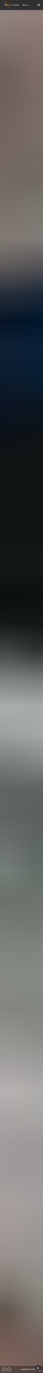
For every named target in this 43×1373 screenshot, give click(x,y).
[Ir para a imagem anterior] (4, 1369)
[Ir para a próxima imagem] (9, 1369)
